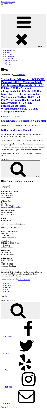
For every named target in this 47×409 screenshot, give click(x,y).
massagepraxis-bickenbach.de (11, 207)
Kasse (7, 291)
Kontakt (8, 285)
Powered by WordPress (9, 407)
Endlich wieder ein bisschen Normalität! (23, 120)
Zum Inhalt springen (8, 2)
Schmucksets (9, 58)
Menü (40, 46)
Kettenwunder (6, 7)
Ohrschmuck (9, 56)
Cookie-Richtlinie (24, 280)
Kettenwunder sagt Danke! (16, 130)
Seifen (7, 62)
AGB (7, 289)
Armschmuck (10, 54)
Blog (7, 283)
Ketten (7, 52)
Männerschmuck (11, 60)
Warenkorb (9, 64)
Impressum (9, 287)
